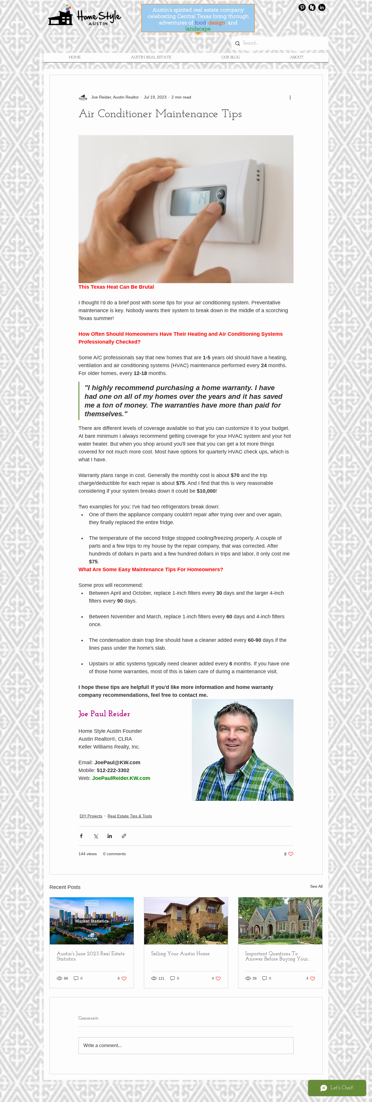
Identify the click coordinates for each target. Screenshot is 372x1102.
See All (316, 886)
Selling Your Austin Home (180, 954)
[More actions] (290, 97)
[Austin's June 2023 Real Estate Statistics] (92, 920)
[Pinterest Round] (302, 7)
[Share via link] (124, 836)
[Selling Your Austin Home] (186, 920)
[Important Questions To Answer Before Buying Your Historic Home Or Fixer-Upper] (280, 920)
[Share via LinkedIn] (109, 836)
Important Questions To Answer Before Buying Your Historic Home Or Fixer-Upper (278, 956)
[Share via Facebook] (81, 836)
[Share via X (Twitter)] (95, 836)
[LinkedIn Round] (322, 7)
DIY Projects (91, 816)
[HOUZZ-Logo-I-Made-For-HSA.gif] (312, 7)
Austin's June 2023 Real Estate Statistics (91, 956)
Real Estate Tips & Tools (130, 816)
